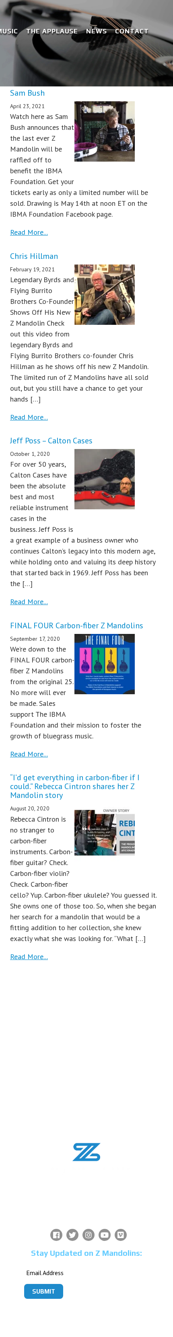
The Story (85, 1014)
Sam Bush (27, 93)
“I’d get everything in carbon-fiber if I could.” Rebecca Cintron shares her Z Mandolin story (75, 786)
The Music (85, 1058)
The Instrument (85, 1036)
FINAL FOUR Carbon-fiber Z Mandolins (76, 625)
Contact (132, 31)
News (96, 31)
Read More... (29, 232)
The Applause (52, 31)
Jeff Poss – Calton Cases (51, 440)
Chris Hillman (34, 256)
